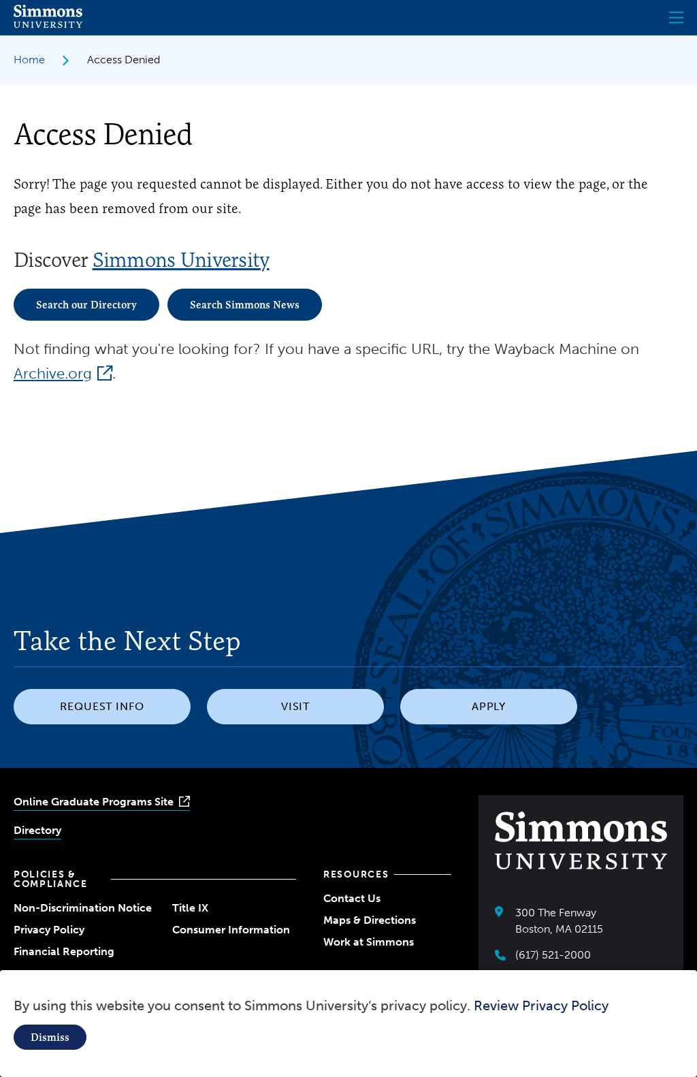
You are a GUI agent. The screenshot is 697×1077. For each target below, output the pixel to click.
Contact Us (351, 898)
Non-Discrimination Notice (83, 907)
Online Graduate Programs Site (94, 801)
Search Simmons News (244, 304)
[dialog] (348, 1023)
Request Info (102, 706)
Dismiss (50, 1037)
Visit (295, 706)
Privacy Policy (49, 929)
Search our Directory (86, 304)
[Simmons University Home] (48, 24)
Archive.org (53, 373)
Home (29, 59)
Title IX (190, 907)
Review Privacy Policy (541, 1005)
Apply (489, 706)
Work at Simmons (368, 941)
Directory (37, 830)
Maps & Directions (369, 920)
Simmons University (181, 259)
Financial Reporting (64, 951)
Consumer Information (231, 929)
